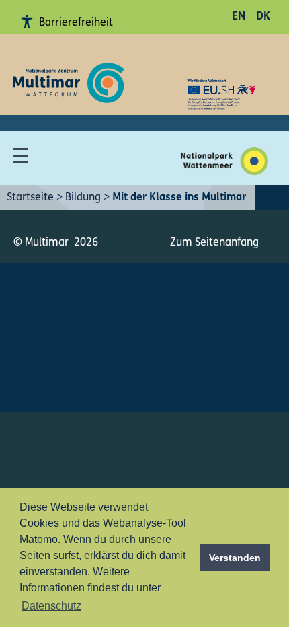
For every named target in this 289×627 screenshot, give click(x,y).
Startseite (30, 197)
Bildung (83, 197)
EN (238, 16)
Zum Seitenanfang (214, 242)
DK (263, 16)
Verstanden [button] (235, 557)
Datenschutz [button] (51, 606)
